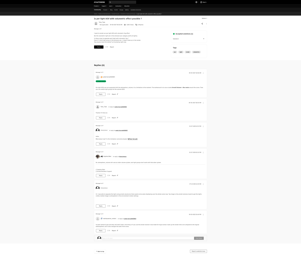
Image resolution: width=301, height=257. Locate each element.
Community (97, 10)
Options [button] (204, 18)
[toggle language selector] (196, 2)
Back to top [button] (101, 251)
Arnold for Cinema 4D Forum (128, 14)
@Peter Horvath (132, 139)
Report (112, 47)
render (188, 52)
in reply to (117, 107)
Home (95, 14)
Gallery (127, 10)
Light (181, 52)
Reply (98, 47)
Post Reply (199, 238)
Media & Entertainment (104, 14)
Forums (105, 10)
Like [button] (106, 46)
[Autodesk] (99, 2)
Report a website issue (198, 251)
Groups (121, 10)
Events (116, 10)
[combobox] (122, 2)
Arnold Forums (115, 14)
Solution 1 (176, 39)
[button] (206, 23)
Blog (111, 10)
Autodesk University (136, 10)
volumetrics (196, 52)
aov (175, 52)
